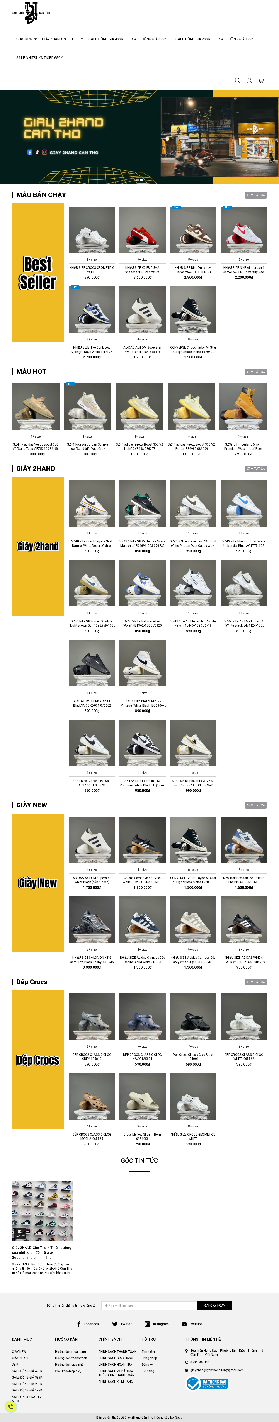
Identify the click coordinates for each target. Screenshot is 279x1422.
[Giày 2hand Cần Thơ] (31, 13)
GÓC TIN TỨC (139, 1160)
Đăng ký (147, 1364)
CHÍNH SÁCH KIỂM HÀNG (116, 1382)
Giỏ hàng (148, 1371)
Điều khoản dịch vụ (68, 1371)
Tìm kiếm (148, 1351)
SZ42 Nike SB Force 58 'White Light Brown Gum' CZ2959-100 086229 (92, 626)
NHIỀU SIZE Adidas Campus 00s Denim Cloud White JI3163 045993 (142, 962)
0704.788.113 (200, 1362)
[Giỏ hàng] (261, 80)
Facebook (91, 1324)
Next (268, 420)
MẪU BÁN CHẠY (41, 195)
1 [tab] (137, 180)
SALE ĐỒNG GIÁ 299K (192, 39)
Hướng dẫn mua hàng (70, 1351)
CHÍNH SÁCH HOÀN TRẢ (115, 1364)
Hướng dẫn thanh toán (71, 1358)
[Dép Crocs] (38, 1059)
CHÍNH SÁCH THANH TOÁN (117, 1351)
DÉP (75, 39)
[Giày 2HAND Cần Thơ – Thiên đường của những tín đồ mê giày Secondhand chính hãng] (42, 1211)
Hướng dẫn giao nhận (70, 1364)
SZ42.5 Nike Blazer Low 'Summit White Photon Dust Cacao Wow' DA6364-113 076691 (193, 546)
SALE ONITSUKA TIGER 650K (39, 58)
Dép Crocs (32, 982)
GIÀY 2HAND (52, 39)
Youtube (196, 1324)
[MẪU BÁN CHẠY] (38, 272)
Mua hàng (36, 429)
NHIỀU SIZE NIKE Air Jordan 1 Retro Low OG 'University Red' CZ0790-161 (244, 272)
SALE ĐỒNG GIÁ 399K (149, 39)
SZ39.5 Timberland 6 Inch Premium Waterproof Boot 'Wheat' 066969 (191, 449)
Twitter (126, 1324)
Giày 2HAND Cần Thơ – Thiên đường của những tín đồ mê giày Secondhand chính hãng (41, 1253)
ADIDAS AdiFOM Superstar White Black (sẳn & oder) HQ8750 (142, 352)
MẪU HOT (31, 371)
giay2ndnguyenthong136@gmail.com (217, 1370)
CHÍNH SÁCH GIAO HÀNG (116, 1358)
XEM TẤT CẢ (256, 195)
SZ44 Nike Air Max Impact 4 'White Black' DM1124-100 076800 (244, 626)
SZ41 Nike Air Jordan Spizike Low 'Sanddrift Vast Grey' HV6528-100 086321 (35, 449)
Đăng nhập (149, 1358)
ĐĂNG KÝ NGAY (214, 1305)
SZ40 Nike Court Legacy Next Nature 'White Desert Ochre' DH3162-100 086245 (91, 546)
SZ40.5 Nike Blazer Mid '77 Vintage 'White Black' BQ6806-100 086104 (142, 705)
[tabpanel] (139, 137)
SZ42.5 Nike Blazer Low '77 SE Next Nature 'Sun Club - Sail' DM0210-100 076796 (193, 785)
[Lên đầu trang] (272, 992)
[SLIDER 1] (139, 137)
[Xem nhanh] (91, 229)
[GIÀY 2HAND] (38, 546)
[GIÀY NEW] (38, 883)
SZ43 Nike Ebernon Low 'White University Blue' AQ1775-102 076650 (243, 546)
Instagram (160, 1324)
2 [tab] (141, 180)
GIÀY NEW (24, 39)
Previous (10, 420)
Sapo (179, 1417)
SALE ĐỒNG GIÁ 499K (105, 39)
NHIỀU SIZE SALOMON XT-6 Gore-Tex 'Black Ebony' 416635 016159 (92, 962)
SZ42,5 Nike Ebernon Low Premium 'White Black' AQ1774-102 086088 (142, 785)
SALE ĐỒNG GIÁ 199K (236, 39)
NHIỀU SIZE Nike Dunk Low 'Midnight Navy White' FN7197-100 (91, 352)
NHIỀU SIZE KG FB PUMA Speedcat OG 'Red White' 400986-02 (142, 272)
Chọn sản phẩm (91, 252)
